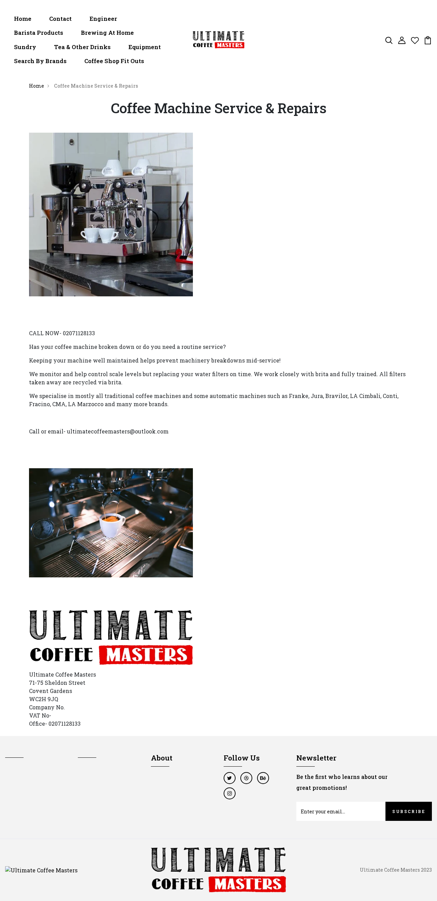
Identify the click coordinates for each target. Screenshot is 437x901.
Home (22, 19)
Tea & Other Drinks (82, 47)
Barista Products (38, 32)
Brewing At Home (107, 32)
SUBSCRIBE (408, 811)
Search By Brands (40, 61)
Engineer (103, 19)
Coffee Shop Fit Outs (114, 61)
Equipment (144, 47)
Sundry (25, 47)
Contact (60, 19)
